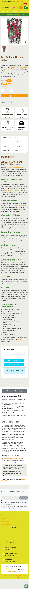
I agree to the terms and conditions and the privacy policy (15, 507)
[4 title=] (22, 354)
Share (6, 102)
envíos (4, 401)
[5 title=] (24, 354)
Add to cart (14, 96)
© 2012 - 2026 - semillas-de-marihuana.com (14, 575)
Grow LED (20, 339)
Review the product (13, 361)
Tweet (9, 102)
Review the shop (13, 365)
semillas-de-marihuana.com (12, 458)
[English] (26, 3)
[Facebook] (14, 533)
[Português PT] (24, 3)
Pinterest (11, 102)
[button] (17, 8)
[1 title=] (15, 354)
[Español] (21, 3)
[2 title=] (17, 354)
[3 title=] (20, 354)
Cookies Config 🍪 (14, 577)
